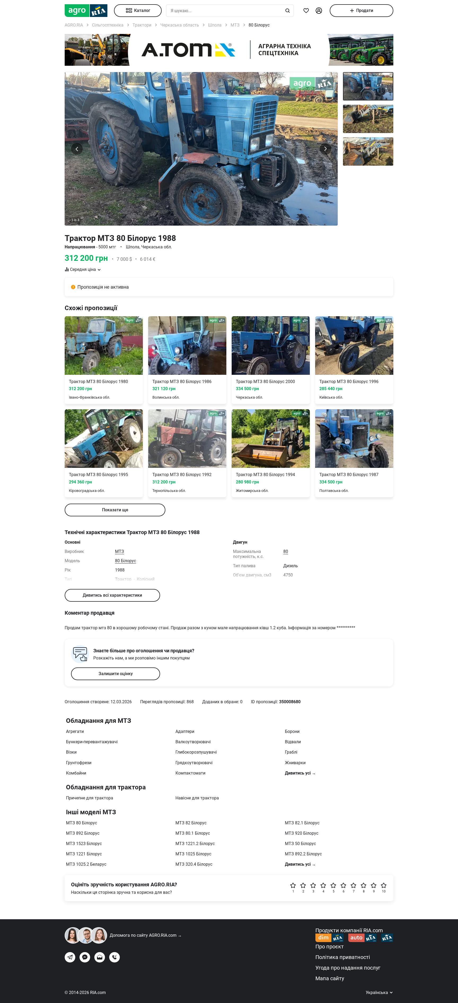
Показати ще (115, 509)
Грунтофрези (78, 762)
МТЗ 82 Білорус (190, 822)
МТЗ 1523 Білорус (84, 843)
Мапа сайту (329, 978)
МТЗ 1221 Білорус (84, 853)
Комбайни (76, 773)
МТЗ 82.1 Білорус (302, 822)
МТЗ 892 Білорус (82, 833)
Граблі (291, 752)
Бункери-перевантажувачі (92, 741)
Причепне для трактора (89, 797)
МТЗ (119, 551)
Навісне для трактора (197, 797)
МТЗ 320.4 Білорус (193, 864)
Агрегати (75, 731)
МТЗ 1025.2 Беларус (86, 864)
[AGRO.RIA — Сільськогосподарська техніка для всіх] (89, 10)
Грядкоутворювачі (194, 762)
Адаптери (184, 731)
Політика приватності (342, 957)
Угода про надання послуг (347, 968)
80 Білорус (125, 560)
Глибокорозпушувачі (196, 752)
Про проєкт (329, 946)
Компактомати (190, 773)
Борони (292, 731)
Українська (377, 992)
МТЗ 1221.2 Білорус (195, 843)
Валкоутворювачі (193, 741)
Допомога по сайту (146, 935)
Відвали (293, 741)
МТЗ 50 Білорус (300, 843)
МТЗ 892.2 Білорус (303, 853)
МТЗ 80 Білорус (81, 822)
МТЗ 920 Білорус (301, 833)
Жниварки (295, 762)
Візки (71, 752)
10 (384, 891)
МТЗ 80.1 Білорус (192, 833)
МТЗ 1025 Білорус (193, 853)
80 (285, 551)
